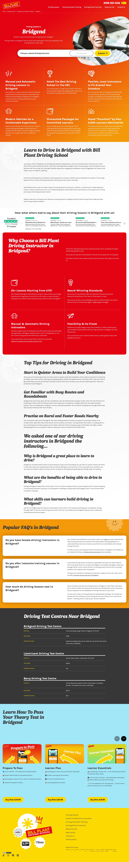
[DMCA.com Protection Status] (7, 853)
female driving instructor (92, 552)
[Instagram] (8, 855)
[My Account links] (123, 3)
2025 (106, 302)
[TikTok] (3, 855)
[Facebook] (13, 855)
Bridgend (38, 11)
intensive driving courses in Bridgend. (85, 575)
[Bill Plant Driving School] (11, 5)
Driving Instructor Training (71, 7)
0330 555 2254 (112, 2)
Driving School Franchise (93, 7)
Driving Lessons (53, 7)
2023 (95, 302)
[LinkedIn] (18, 855)
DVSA (113, 565)
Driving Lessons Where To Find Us (25, 11)
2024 (99, 302)
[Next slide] (123, 738)
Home (4, 11)
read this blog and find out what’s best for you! (26, 341)
